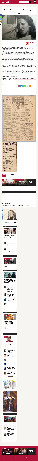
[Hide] (0, 24)
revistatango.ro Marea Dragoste (11, 300)
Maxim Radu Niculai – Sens (8, 265)
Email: (20, 199)
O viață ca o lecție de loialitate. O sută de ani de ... (13, 184)
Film (4, 273)
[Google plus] (19, 86)
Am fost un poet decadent (8, 174)
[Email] (1, 22)
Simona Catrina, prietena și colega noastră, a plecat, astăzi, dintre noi (11, 350)
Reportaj (19, 448)
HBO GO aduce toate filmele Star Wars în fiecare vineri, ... (11, 453)
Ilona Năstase (6, 283)
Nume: (3, 199)
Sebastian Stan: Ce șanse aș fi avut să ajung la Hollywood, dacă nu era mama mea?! (11, 294)
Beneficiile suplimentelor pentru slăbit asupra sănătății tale (11, 328)
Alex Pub (9, 329)
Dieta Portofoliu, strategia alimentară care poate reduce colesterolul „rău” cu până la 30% (9, 322)
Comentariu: (3, 195)
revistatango (19, 13)
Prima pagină (8, 6)
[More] (30, 86)
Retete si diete (6, 315)
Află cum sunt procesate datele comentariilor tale (22, 205)
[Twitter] (23, 86)
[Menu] (35, 1)
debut (13, 174)
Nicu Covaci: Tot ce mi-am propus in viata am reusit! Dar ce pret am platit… (11, 368)
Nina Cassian (15, 174)
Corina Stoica (6, 347)
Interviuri (5, 229)
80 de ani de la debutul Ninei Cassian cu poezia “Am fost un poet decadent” (22, 6)
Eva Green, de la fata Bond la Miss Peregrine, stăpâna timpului (11, 304)
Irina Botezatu (9, 305)
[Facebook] (1, 15)
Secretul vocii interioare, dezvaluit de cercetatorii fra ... (24, 453)
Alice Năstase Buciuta (10, 251)
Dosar (12, 6)
